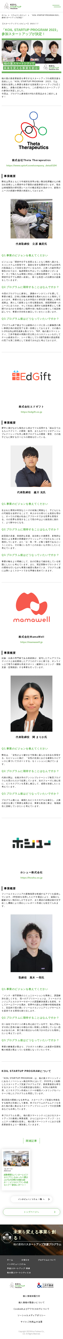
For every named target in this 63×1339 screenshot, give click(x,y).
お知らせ (26, 1260)
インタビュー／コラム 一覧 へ (31, 1199)
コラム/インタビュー (19, 15)
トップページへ (31, 1212)
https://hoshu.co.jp (31, 877)
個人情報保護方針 (31, 1295)
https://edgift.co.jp (31, 412)
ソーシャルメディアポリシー (31, 1315)
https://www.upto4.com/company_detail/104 (31, 165)
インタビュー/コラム (16, 1264)
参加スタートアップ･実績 (18, 1268)
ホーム (4, 15)
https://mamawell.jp (31, 642)
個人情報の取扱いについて (31, 1302)
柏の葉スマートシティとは (19, 1272)
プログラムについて (47, 1260)
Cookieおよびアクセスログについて (31, 1308)
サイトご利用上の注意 (32, 1321)
